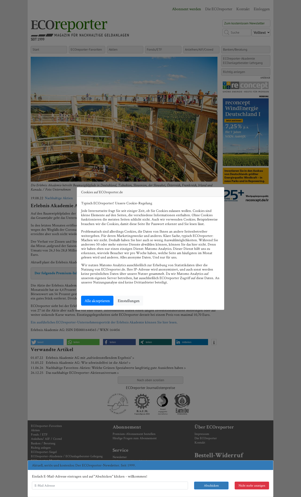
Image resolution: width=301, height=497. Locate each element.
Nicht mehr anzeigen (252, 485)
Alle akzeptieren (97, 300)
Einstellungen (129, 300)
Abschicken (211, 485)
